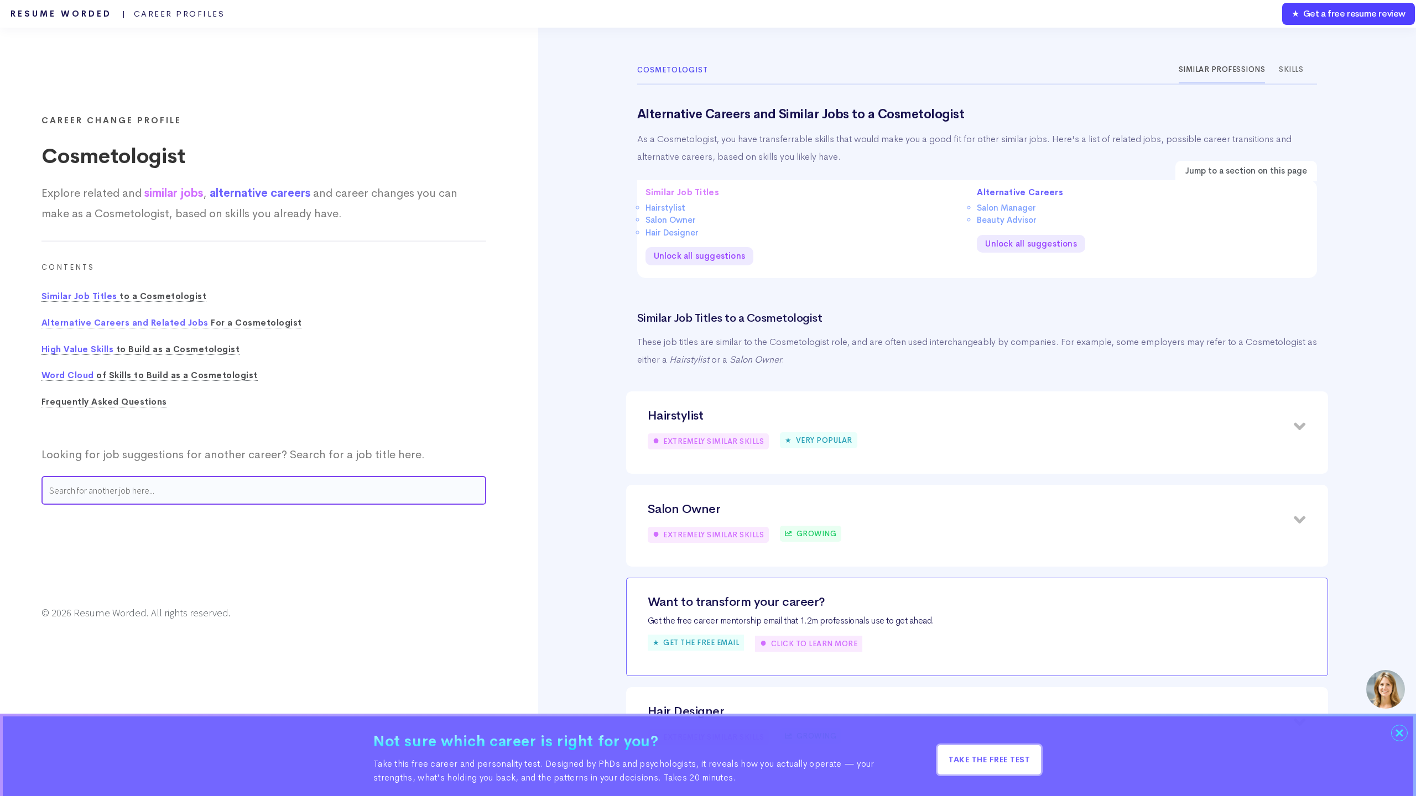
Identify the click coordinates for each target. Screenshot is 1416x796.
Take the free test (989, 759)
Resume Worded (118, 14)
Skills (1291, 69)
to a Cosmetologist (124, 296)
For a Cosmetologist (171, 323)
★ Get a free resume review (1348, 13)
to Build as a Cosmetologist (140, 349)
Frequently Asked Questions (104, 402)
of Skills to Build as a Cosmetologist (149, 375)
